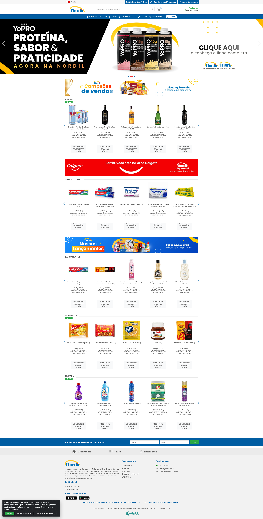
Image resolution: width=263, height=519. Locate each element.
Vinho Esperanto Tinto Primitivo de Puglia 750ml (184, 128)
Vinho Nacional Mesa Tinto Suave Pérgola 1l (105, 128)
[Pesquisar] (152, 9)
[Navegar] (3, 43)
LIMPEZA (127, 477)
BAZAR (126, 468)
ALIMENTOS (128, 465)
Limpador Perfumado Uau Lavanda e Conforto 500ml (78, 405)
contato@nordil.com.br (166, 469)
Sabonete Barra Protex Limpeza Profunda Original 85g (158, 205)
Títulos (117, 452)
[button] (128, 76)
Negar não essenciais (24, 513)
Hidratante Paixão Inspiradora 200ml (184, 283)
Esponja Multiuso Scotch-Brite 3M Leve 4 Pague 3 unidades (158, 405)
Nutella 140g (158, 343)
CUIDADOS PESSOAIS (131, 474)
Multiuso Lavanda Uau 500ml (131, 404)
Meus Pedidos (84, 452)
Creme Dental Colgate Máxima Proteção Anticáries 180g (105, 205)
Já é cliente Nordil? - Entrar (137, 2)
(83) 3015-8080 (192, 10)
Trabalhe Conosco (71, 489)
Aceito (9, 513)
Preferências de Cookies (45, 513)
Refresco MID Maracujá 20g (131, 343)
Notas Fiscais (150, 452)
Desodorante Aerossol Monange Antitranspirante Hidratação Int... (131, 283)
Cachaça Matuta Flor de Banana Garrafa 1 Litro (131, 128)
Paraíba (73, 2)
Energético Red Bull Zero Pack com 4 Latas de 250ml (78, 128)
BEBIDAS (127, 471)
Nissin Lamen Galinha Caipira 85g (78, 343)
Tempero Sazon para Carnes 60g (105, 343)
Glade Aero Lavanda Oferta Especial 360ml (184, 405)
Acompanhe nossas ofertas (168, 472)
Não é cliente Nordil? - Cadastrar (164, 2)
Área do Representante (190, 2)
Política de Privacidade (72, 486)
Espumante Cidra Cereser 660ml (158, 127)
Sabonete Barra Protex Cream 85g (131, 204)
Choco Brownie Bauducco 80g (184, 343)
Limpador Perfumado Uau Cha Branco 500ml (158, 283)
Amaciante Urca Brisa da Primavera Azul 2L (105, 405)
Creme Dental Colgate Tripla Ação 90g (78, 205)
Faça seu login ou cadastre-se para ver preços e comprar (78, 149)
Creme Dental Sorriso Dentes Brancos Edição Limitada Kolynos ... (184, 206)
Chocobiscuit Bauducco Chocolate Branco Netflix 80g (105, 283)
